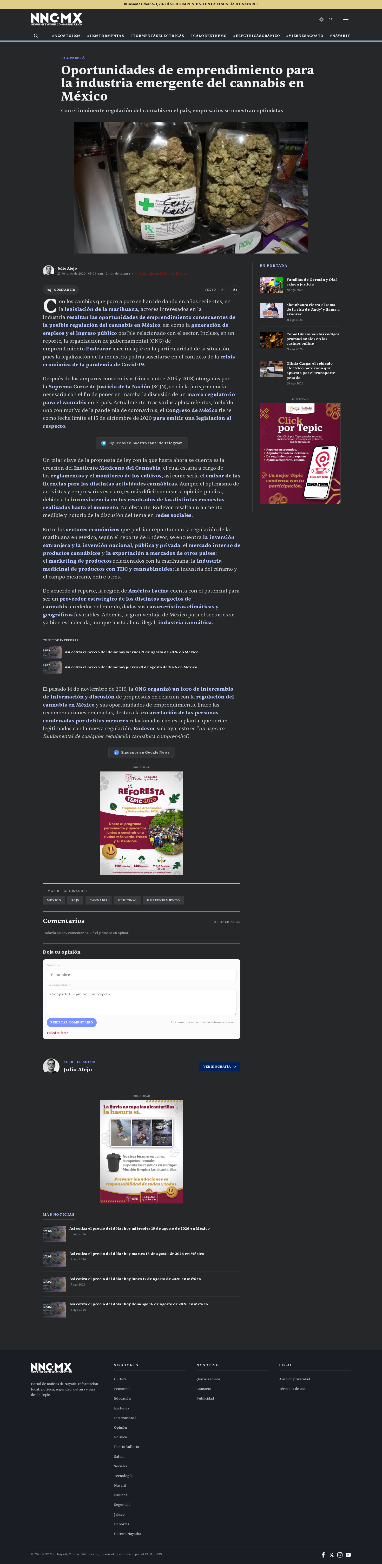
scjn (75, 900)
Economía (73, 58)
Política (120, 1437)
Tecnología (123, 1476)
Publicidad (205, 1398)
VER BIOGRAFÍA (217, 1066)
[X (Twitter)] (331, 1555)
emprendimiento (163, 900)
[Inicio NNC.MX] (56, 19)
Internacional (125, 1418)
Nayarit (120, 1485)
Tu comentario (59, 985)
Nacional (121, 1495)
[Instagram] (340, 1555)
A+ (235, 290)
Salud (118, 1457)
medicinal (127, 900)
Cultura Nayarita (127, 1534)
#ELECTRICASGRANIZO (256, 36)
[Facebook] (323, 1555)
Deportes (121, 1524)
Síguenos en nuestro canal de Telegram (145, 443)
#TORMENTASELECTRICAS (157, 36)
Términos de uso (292, 1389)
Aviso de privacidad (294, 1379)
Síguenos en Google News (145, 752)
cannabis (98, 900)
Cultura (120, 1379)
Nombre (53, 965)
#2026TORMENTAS (105, 36)
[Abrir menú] (346, 19)
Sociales (120, 1466)
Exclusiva (121, 1408)
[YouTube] (348, 1555)
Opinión (120, 1428)
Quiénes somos (208, 1379)
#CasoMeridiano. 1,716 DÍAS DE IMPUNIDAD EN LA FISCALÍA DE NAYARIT (191, 4)
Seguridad (122, 1505)
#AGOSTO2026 (66, 36)
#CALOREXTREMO (208, 36)
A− (223, 290)
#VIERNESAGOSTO (305, 36)
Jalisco (119, 1515)
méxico (54, 900)
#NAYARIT (340, 36)
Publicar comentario (71, 1022)
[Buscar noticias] (36, 36)
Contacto (203, 1389)
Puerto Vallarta (126, 1447)
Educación (122, 1398)
